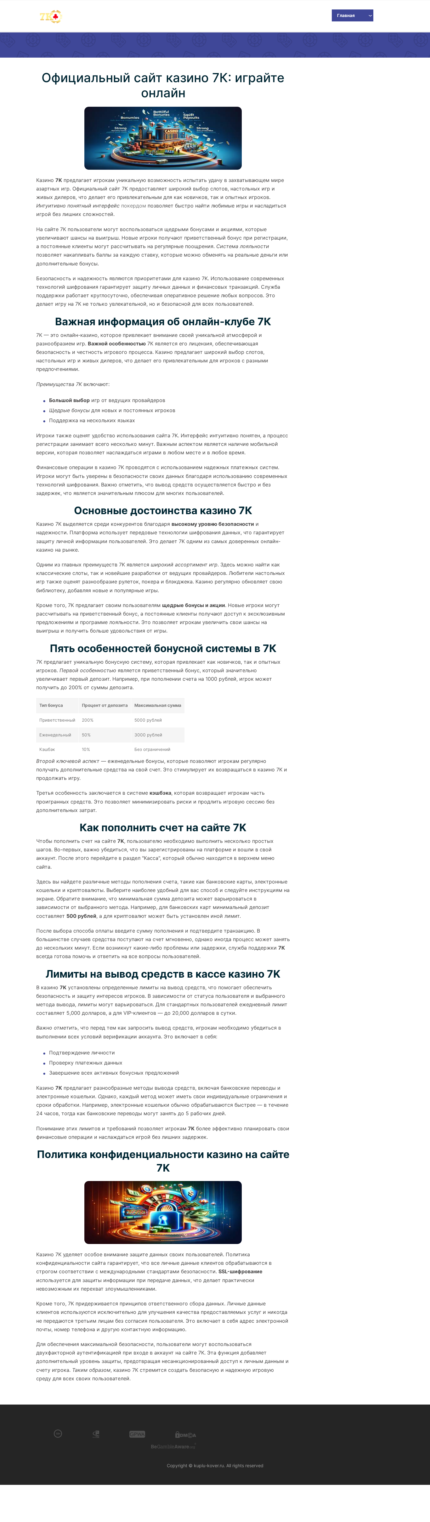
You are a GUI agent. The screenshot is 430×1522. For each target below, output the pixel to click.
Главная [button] (346, 15)
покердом (133, 205)
